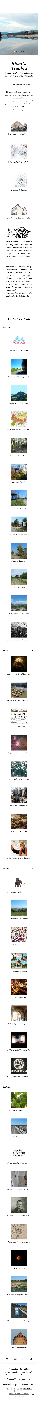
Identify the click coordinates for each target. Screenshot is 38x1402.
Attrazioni (7, 869)
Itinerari (6, 327)
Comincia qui (19, 110)
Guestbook (19, 1397)
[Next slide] (33, 34)
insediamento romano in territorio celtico (19, 271)
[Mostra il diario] (15, 1359)
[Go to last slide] (5, 34)
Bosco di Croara (11, 76)
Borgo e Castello (11, 73)
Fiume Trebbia (25, 253)
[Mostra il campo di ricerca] (31, 1359)
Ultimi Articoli (19, 319)
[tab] (14, 51)
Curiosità (6, 1087)
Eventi (5, 651)
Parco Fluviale (26, 73)
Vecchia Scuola (26, 76)
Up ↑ (32, 1394)
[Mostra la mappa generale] (7, 1359)
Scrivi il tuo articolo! (19, 1394)
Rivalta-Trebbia (19, 1369)
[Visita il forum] (23, 1359)
